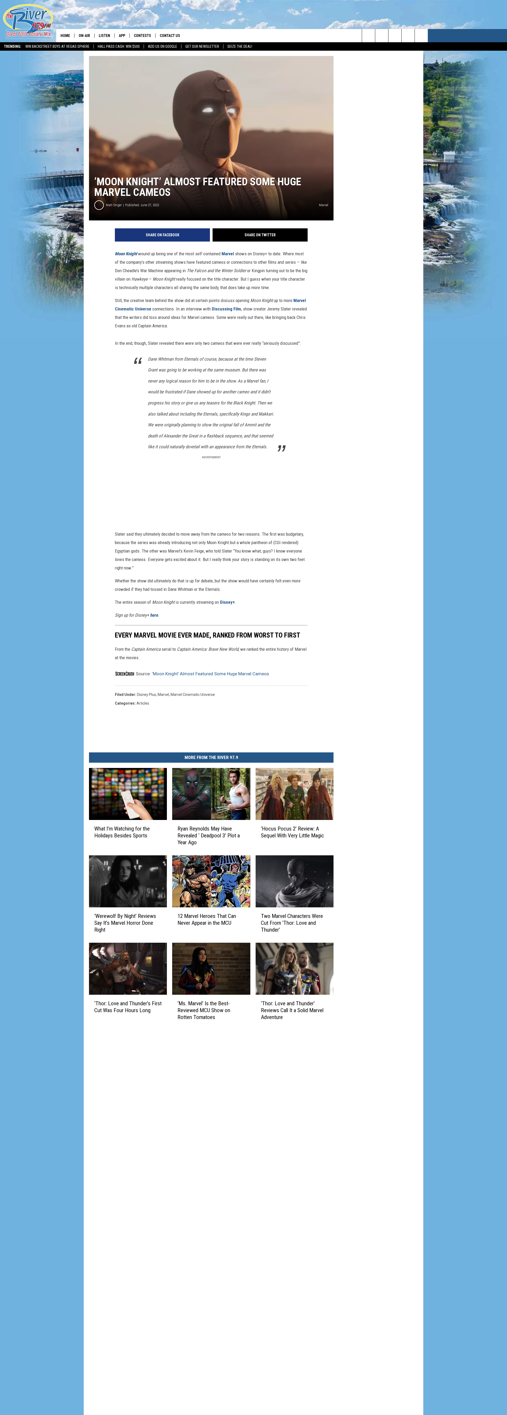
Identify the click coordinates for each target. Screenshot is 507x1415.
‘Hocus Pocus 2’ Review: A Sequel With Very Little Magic (292, 832)
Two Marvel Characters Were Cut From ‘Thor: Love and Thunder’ (292, 923)
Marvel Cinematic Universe (193, 694)
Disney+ (227, 602)
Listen (104, 36)
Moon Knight (126, 253)
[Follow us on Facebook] (394, 35)
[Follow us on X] (421, 35)
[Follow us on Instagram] (408, 35)
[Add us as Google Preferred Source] (381, 35)
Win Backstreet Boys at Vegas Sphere (57, 46)
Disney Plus (146, 694)
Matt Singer (114, 205)
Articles (143, 703)
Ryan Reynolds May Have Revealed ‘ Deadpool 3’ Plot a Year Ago (208, 836)
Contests (142, 36)
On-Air (84, 36)
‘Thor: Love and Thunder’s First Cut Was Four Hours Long (128, 1006)
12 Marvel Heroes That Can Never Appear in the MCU (206, 919)
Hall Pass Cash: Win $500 (119, 46)
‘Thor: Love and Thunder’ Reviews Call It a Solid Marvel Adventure (292, 1010)
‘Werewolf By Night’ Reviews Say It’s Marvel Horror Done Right (125, 923)
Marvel (228, 253)
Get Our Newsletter (202, 46)
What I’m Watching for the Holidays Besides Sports (122, 832)
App (122, 36)
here (154, 615)
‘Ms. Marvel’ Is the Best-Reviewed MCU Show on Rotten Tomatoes (203, 1010)
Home (65, 36)
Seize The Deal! (239, 46)
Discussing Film (226, 309)
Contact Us (170, 36)
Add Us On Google (162, 46)
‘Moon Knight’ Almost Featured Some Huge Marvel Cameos (210, 673)
